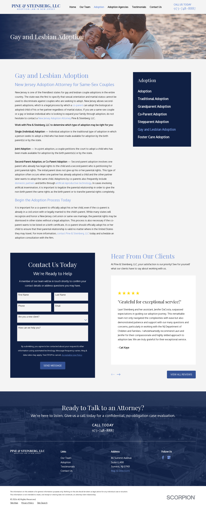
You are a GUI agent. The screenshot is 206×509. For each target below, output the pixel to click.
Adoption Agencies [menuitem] (118, 6)
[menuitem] (162, 91)
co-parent (78, 105)
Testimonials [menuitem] (139, 6)
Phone (21, 306)
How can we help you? (29, 328)
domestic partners (25, 183)
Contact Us (67, 470)
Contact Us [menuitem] (156, 6)
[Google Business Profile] (169, 457)
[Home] (35, 7)
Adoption (66, 462)
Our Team (66, 457)
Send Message (53, 365)
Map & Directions (120, 470)
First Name (23, 295)
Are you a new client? (28, 316)
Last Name (60, 295)
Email (57, 306)
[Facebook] (163, 457)
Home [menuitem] (72, 6)
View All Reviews (181, 374)
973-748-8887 (185, 8)
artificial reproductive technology (73, 183)
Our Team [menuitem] (85, 6)
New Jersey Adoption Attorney (54, 118)
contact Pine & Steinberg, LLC (73, 233)
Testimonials (68, 466)
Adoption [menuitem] (99, 6)
